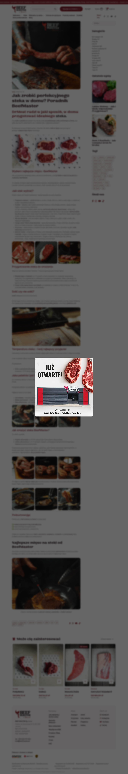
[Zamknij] (90, 361)
